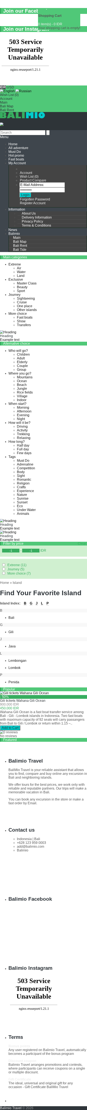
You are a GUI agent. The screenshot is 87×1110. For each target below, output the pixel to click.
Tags (12, 457)
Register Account (32, 203)
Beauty (22, 287)
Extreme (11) (16, 565)
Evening (23, 415)
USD (10, 87)
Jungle (22, 388)
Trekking (23, 434)
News (12, 230)
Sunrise (23, 498)
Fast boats (16, 159)
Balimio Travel (11, 1108)
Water (21, 272)
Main (3, 102)
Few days (24, 453)
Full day (23, 449)
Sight (21, 476)
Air (19, 268)
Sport (21, 291)
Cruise (22, 302)
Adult (21, 358)
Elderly (22, 362)
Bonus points (19, 1046)
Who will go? (18, 350)
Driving (22, 426)
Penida (13, 682)
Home (4, 582)
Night (21, 419)
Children (23, 354)
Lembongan (17, 660)
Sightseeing (26, 298)
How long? (16, 441)
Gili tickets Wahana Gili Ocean (22, 700)
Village (22, 396)
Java (12, 646)
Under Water (26, 510)
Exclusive (15, 279)
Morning (23, 407)
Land (20, 276)
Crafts (21, 487)
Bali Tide (19, 249)
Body (21, 472)
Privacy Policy (32, 221)
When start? (17, 404)
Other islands (27, 310)
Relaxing (23, 438)
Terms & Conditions (36, 225)
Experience (25, 491)
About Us (29, 213)
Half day (23, 445)
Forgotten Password (35, 199)
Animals (23, 513)
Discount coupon (22, 1061)
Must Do (14, 151)
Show (21, 321)
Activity (22, 430)
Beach (22, 385)
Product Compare (33, 180)
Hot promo (16, 155)
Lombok (14, 668)
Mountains (25, 377)
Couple (22, 366)
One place (24, 306)
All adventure (18, 148)
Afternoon (24, 411)
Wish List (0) (9, 95)
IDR (43, 550)
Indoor (21, 400)
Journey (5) (15, 569)
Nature (22, 494)
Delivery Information (37, 217)
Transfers (24, 325)
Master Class (27, 283)
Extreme (14, 264)
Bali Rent (7, 110)
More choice (17, 313)
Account (6, 98)
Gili (11, 632)
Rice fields (25, 392)
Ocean (22, 381)
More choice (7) (19, 573)
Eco (20, 506)
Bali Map (6, 106)
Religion (23, 483)
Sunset (22, 502)
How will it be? (19, 422)
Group (21, 369)
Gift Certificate (19, 1079)
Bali (11, 617)
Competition (26, 468)
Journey (14, 294)
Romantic (24, 479)
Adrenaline (25, 464)
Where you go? (19, 373)
